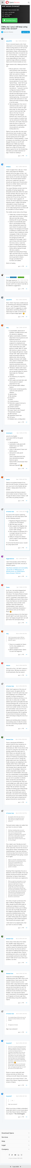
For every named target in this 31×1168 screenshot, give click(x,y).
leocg (7, 277)
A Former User (10, 511)
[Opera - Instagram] (21, 1155)
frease (8, 587)
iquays (8, 479)
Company (5, 1149)
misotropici (9, 433)
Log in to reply (25, 32)
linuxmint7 (9, 1043)
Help (3, 1141)
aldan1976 (9, 41)
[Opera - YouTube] (15, 1155)
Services (5, 1137)
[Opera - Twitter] (12, 1155)
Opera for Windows (8, 32)
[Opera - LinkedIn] (18, 1155)
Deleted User (9, 739)
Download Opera (10, 20)
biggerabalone (10, 558)
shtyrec (8, 665)
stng (7, 327)
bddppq (8, 166)
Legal (4, 1145)
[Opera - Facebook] (9, 1155)
